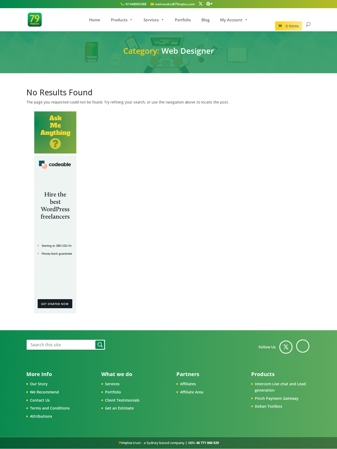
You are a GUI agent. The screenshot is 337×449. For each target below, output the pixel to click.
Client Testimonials (122, 400)
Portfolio (183, 19)
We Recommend (44, 391)
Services (151, 19)
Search (99, 345)
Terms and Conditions (50, 408)
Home (94, 19)
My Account (231, 19)
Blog (205, 19)
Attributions (41, 416)
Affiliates (188, 383)
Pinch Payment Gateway (277, 398)
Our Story (39, 383)
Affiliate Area (191, 391)
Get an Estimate (119, 408)
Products (119, 19)
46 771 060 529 (207, 442)
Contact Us (40, 400)
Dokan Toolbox (268, 406)
